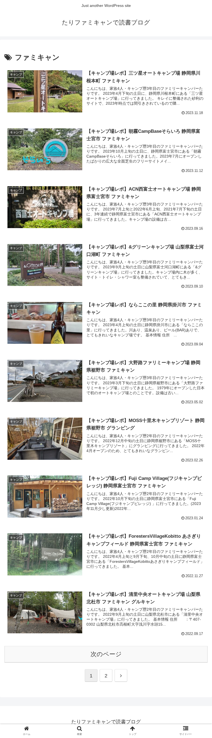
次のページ (106, 654)
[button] (196, 715)
